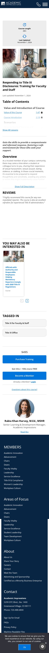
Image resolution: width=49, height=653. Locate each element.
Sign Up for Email (11, 617)
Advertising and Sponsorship (17, 576)
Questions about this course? (24, 389)
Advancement (10, 457)
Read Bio (24, 432)
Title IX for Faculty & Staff (17, 323)
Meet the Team (10, 572)
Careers (7, 565)
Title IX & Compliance (13, 480)
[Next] (27, 300)
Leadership (9, 472)
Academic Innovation (13, 453)
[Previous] (22, 300)
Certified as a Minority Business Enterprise (23, 580)
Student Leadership (12, 532)
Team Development (13, 536)
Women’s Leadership (13, 484)
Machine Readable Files (14, 631)
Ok (24, 647)
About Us (8, 557)
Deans (7, 464)
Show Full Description (24, 186)
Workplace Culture (12, 488)
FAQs (6, 622)
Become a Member (30, 375)
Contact (7, 569)
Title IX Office (11, 332)
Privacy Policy (10, 627)
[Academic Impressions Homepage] (11, 3)
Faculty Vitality (10, 468)
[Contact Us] (39, 4)
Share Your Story (11, 561)
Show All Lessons (10, 130)
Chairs (7, 460)
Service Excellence (12, 476)
